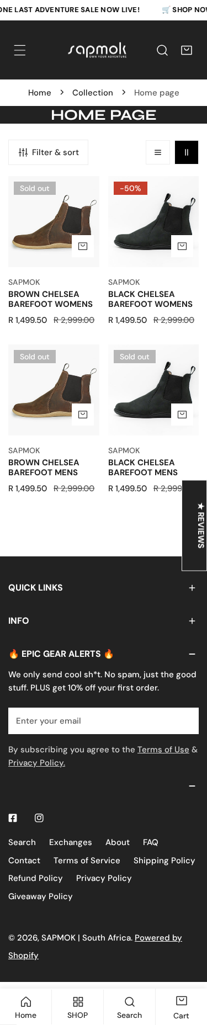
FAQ (150, 842)
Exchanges (70, 842)
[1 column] (158, 152)
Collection (92, 92)
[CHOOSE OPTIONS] (83, 246)
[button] (186, 50)
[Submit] (184, 720)
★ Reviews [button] (200, 525)
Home (39, 92)
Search (22, 842)
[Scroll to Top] (187, 966)
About (117, 842)
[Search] (162, 50)
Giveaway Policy (40, 896)
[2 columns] (186, 152)
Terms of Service (87, 860)
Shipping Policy (164, 860)
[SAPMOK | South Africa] (97, 49)
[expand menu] (20, 50)
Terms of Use (163, 749)
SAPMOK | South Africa (86, 937)
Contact (24, 860)
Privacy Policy (104, 878)
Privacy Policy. (36, 762)
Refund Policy (35, 878)
